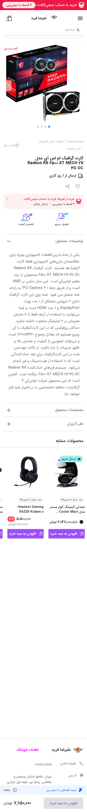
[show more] (9, 241)
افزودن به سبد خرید (63, 533)
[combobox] (39, 30)
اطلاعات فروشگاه (28, 749)
